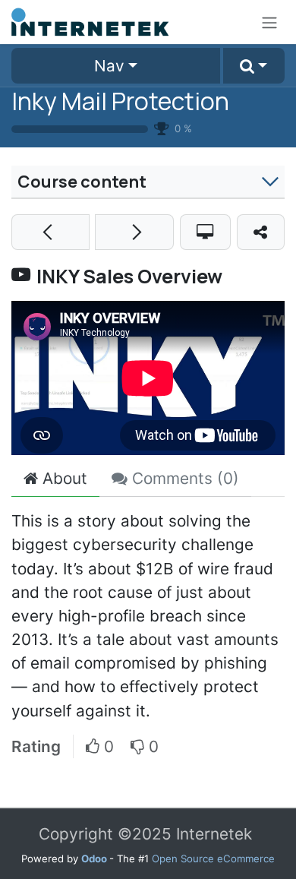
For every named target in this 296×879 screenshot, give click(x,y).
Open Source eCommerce (213, 858)
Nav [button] (109, 65)
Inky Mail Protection (120, 101)
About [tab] (62, 478)
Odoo (95, 858)
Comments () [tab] (183, 478)
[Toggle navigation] (269, 22)
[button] (254, 66)
